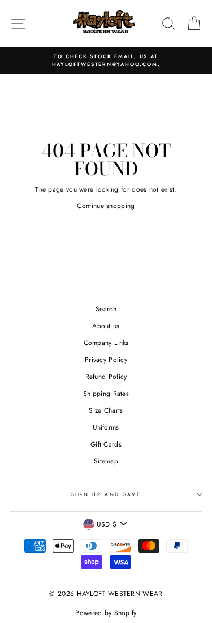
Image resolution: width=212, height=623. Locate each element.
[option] (106, 60)
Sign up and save (106, 494)
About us (105, 325)
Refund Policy (106, 376)
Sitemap (106, 461)
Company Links (106, 342)
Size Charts (106, 410)
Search (106, 308)
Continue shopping (106, 205)
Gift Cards (106, 444)
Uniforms (106, 427)
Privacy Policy (106, 359)
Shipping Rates (106, 393)
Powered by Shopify (105, 613)
